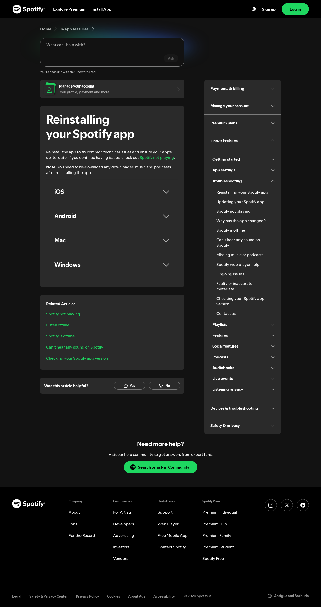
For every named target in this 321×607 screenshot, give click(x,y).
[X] (287, 505)
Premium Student (218, 547)
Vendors (120, 558)
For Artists (122, 512)
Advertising (123, 535)
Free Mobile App (173, 535)
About (74, 512)
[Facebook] (303, 505)
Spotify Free (213, 558)
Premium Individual (219, 512)
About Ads (136, 596)
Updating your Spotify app (240, 201)
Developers (123, 524)
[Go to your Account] (176, 89)
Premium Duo (214, 524)
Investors (121, 547)
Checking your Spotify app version (77, 358)
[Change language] (254, 9)
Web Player (168, 524)
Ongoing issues (230, 274)
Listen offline (57, 325)
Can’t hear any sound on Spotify (74, 347)
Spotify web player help (237, 264)
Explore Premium (69, 9)
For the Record (82, 535)
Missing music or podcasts (239, 254)
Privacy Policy (87, 596)
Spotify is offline (60, 336)
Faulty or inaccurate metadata (234, 286)
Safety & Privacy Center (48, 596)
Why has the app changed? (241, 220)
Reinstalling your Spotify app (242, 192)
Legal (16, 596)
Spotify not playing (157, 157)
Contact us (226, 313)
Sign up (269, 9)
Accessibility (164, 596)
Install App (101, 9)
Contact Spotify (172, 547)
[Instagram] (271, 505)
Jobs (73, 524)
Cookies (113, 596)
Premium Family (216, 535)
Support (165, 512)
